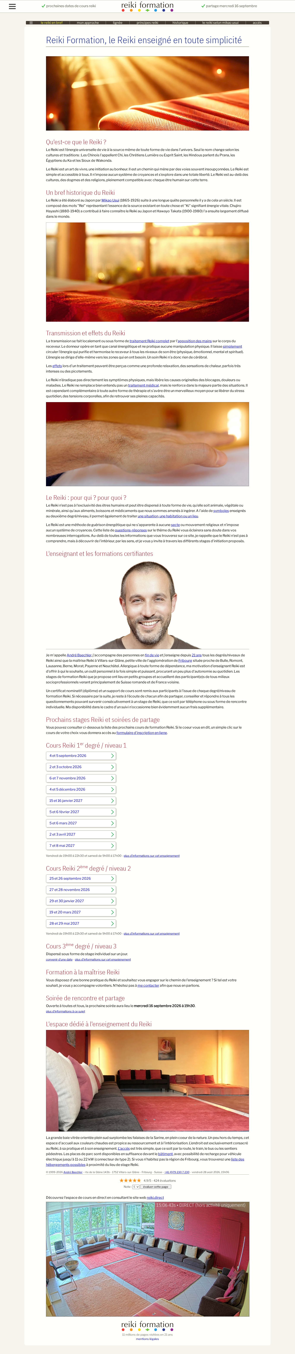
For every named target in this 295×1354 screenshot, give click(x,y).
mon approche (88, 22)
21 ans (197, 655)
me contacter (148, 985)
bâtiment (165, 1154)
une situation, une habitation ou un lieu (168, 516)
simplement (232, 346)
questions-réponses (131, 530)
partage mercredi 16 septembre (231, 6)
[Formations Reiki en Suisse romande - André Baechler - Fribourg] (147, 1330)
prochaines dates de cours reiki (71, 6)
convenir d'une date (59, 959)
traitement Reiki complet (149, 341)
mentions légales (147, 1339)
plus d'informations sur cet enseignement (152, 855)
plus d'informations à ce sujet (65, 1011)
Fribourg (185, 661)
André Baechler (79, 655)
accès (257, 22)
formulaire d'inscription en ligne (141, 733)
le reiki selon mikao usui (220, 22)
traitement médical (143, 385)
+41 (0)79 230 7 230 (177, 1172)
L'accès (124, 1148)
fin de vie (152, 655)
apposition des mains (195, 341)
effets (57, 366)
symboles (221, 511)
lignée (117, 22)
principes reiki (147, 22)
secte (175, 525)
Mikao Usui (110, 200)
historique (180, 22)
